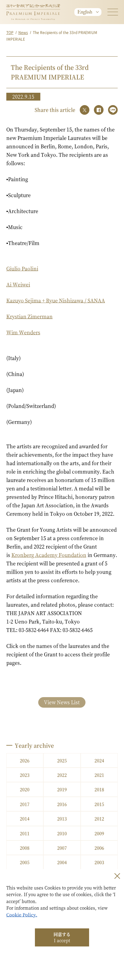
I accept (62, 937)
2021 (99, 775)
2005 (24, 862)
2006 (99, 848)
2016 (62, 804)
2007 (62, 848)
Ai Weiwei (18, 284)
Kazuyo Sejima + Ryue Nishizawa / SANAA (55, 300)
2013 (62, 818)
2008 (24, 848)
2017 (24, 804)
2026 (24, 760)
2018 (99, 789)
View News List (62, 702)
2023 (24, 775)
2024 (99, 760)
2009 (99, 833)
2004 (62, 862)
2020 (24, 789)
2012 (99, 818)
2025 (62, 760)
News (23, 32)
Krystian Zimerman (29, 316)
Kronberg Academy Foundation (48, 554)
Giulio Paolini (22, 268)
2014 (24, 818)
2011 (24, 833)
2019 (62, 789)
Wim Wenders (23, 332)
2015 (99, 804)
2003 (99, 862)
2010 (62, 833)
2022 (62, 775)
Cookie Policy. (21, 915)
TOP (10, 32)
